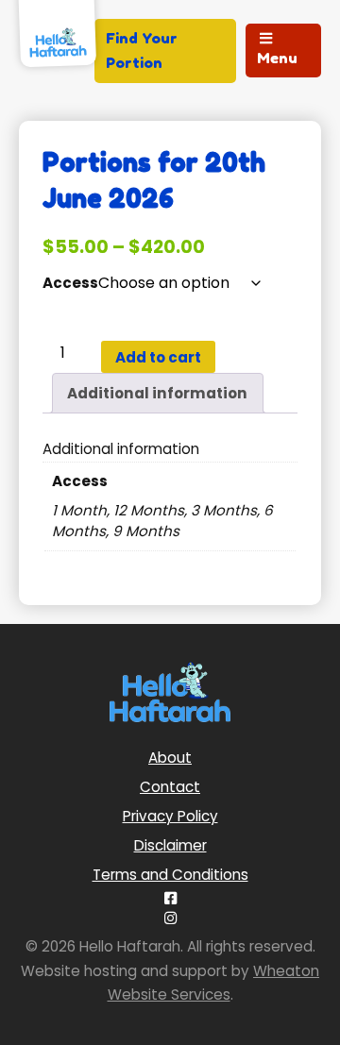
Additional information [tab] (157, 393)
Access (70, 283)
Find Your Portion (142, 50)
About (170, 757)
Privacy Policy (170, 816)
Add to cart (158, 357)
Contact (170, 787)
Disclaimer (170, 845)
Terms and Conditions (170, 875)
